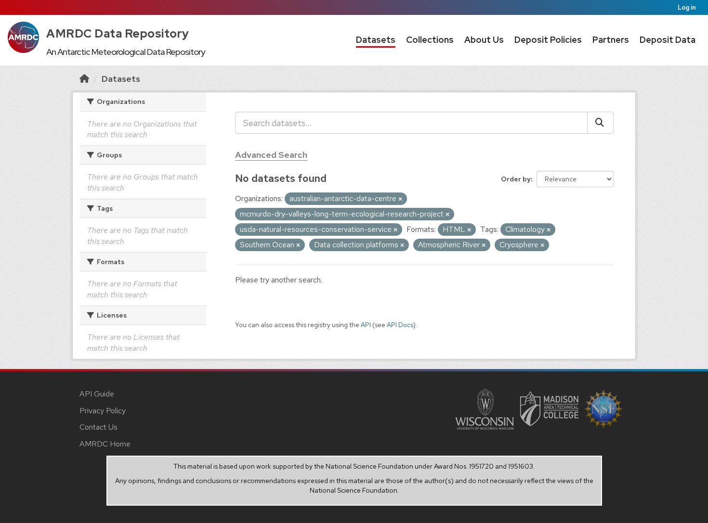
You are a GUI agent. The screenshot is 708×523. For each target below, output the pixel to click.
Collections (430, 39)
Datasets (375, 39)
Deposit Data (667, 39)
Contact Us (98, 427)
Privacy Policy (102, 411)
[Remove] (400, 199)
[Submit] (600, 123)
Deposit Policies (548, 39)
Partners (610, 39)
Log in (687, 7)
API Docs (400, 324)
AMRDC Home (105, 444)
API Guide (96, 394)
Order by (516, 179)
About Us (484, 39)
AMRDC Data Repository (117, 33)
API (366, 324)
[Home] (84, 78)
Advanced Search (271, 154)
